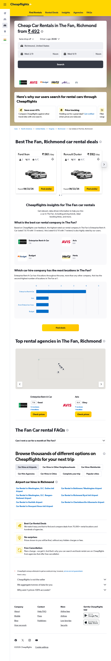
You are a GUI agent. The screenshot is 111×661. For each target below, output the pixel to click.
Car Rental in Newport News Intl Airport (34, 506)
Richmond (61, 129)
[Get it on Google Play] (91, 615)
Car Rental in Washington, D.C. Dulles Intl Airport (35, 489)
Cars (16, 129)
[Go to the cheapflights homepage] (21, 4)
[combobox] (26, 39)
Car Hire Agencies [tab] (26, 474)
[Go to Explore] (5, 31)
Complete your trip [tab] (71, 474)
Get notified (89, 114)
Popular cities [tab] (92, 474)
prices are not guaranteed (73, 571)
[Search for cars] (5, 25)
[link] (60, 327)
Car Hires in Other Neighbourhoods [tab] (59, 467)
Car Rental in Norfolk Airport (29, 502)
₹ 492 (34, 31)
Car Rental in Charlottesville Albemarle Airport (82, 502)
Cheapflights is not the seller (31, 579)
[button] (5, 4)
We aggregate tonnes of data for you (34, 584)
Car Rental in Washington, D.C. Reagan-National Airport (34, 496)
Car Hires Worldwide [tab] (90, 467)
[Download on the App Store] (91, 622)
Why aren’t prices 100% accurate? (33, 590)
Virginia (51, 129)
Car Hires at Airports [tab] (27, 467)
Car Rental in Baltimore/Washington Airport (81, 488)
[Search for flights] (5, 13)
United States (40, 129)
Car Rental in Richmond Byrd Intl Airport (79, 495)
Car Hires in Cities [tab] (49, 474)
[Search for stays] (5, 19)
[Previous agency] (19, 384)
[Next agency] (101, 384)
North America (26, 129)
